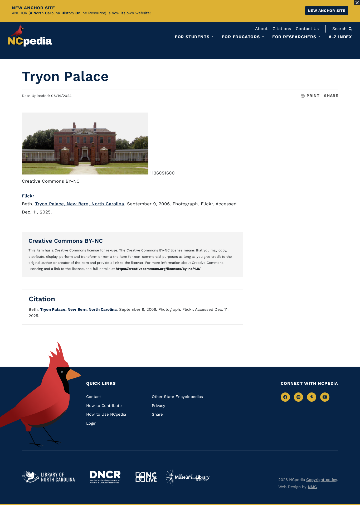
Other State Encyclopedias (177, 396)
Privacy (158, 405)
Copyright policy (321, 479)
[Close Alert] (357, 2)
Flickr (28, 195)
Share (331, 96)
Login (91, 423)
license (137, 263)
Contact (93, 396)
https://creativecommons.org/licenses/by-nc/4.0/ (158, 269)
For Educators (241, 37)
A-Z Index (340, 36)
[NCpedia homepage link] (30, 35)
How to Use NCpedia (106, 414)
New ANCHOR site (327, 10)
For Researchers (294, 37)
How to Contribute (104, 405)
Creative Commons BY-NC (65, 240)
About (261, 28)
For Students (192, 37)
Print (313, 96)
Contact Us (307, 28)
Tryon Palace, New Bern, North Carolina (79, 203)
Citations (282, 28)
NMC (312, 486)
